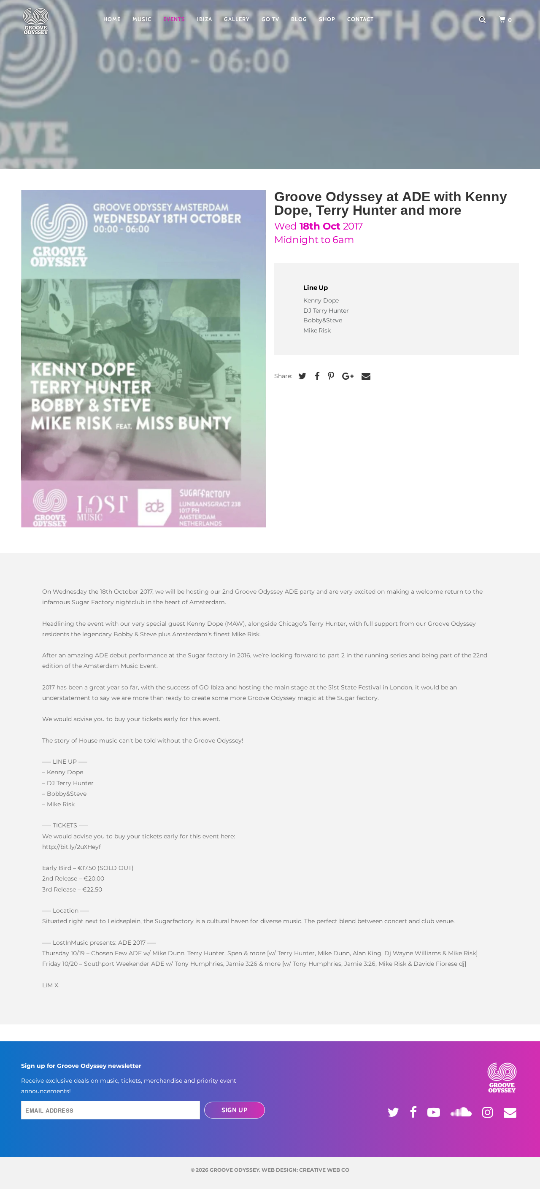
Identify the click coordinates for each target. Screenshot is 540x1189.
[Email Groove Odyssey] (511, 1112)
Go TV (270, 19)
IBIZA (204, 19)
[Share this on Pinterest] (330, 376)
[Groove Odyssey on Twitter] (394, 1112)
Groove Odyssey (234, 1170)
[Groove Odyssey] (48, 21)
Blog (299, 19)
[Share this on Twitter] (301, 376)
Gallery (237, 19)
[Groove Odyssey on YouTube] (435, 1112)
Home (112, 19)
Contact (360, 19)
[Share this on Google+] (347, 376)
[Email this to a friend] (364, 376)
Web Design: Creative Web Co (305, 1170)
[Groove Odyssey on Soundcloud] (462, 1110)
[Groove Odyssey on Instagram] (489, 1112)
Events (174, 19)
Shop (327, 19)
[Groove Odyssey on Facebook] (414, 1112)
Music (141, 19)
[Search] (483, 19)
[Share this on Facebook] (316, 376)
